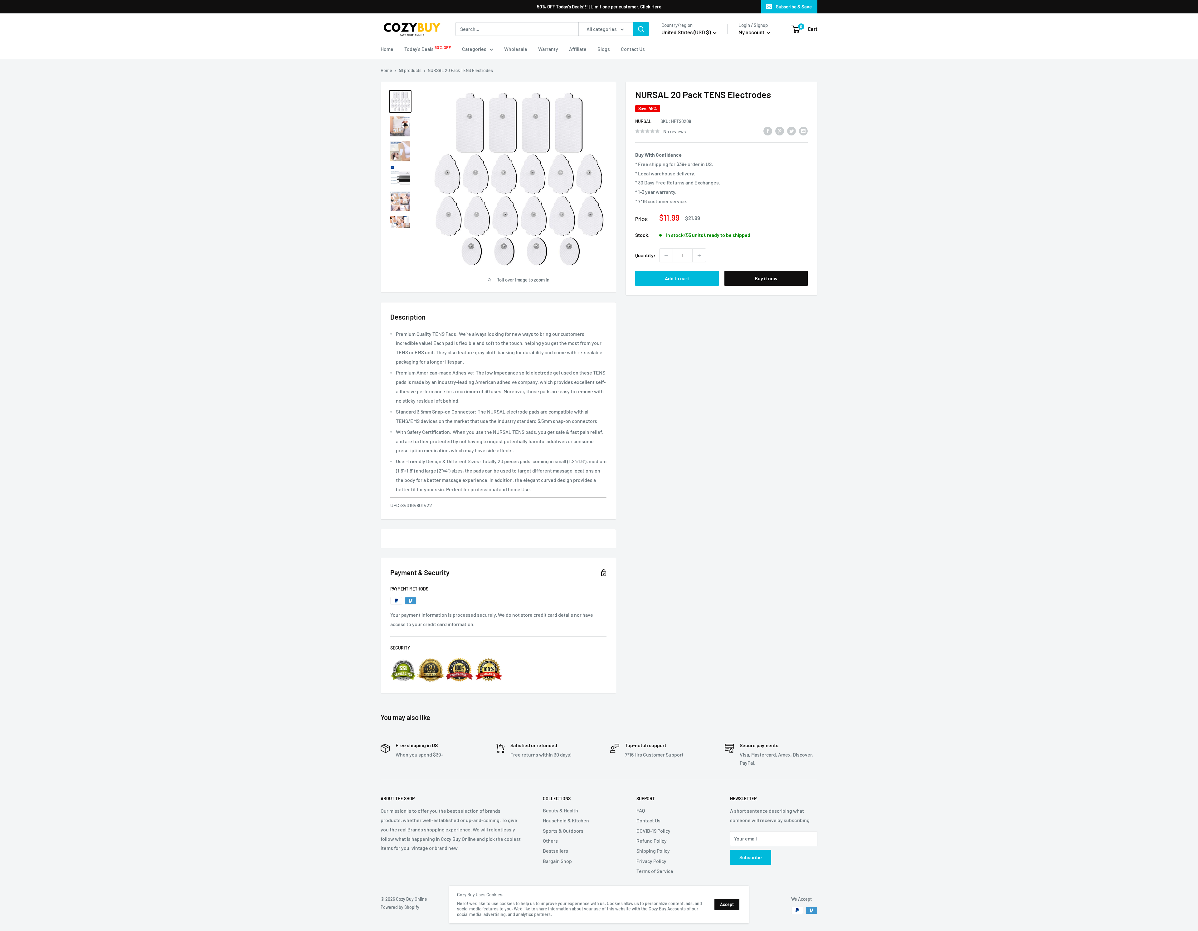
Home (387, 49)
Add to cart (677, 278)
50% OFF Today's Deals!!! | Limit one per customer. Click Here (599, 6)
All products (409, 70)
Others (550, 841)
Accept (727, 904)
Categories (474, 49)
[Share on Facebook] (767, 130)
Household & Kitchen (566, 820)
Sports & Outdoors (563, 831)
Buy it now (766, 278)
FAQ (640, 810)
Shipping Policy (653, 851)
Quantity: (645, 255)
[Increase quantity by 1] (699, 255)
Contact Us (633, 49)
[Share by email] (803, 130)
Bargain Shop (557, 861)
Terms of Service (654, 871)
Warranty (548, 49)
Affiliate (578, 49)
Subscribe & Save (794, 6)
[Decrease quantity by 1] (666, 255)
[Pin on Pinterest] (779, 130)
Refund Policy (651, 841)
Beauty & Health (560, 810)
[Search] (641, 29)
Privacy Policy (651, 861)
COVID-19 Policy (653, 831)
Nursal (643, 121)
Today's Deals (427, 48)
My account (751, 32)
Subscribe (750, 857)
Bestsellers (555, 851)
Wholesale (515, 49)
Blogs (603, 49)
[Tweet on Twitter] (791, 130)
